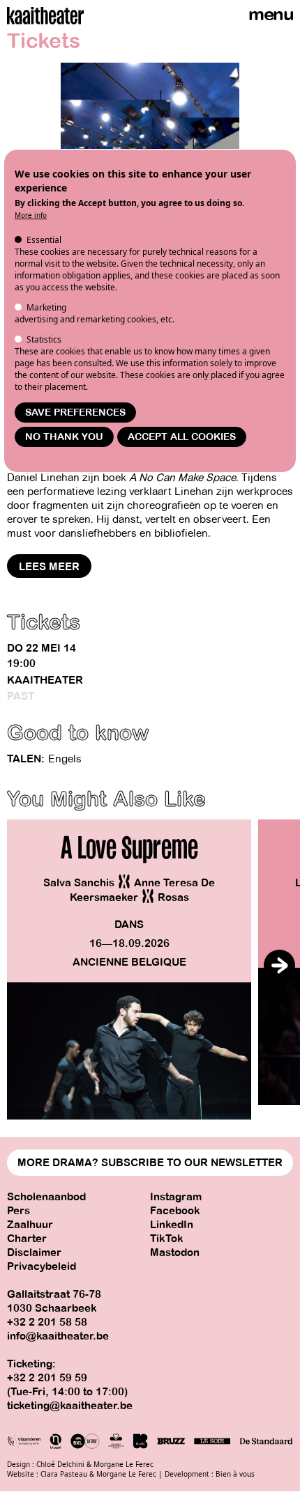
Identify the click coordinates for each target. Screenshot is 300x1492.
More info (31, 215)
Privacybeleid (41, 1266)
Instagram (176, 1197)
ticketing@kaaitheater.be (70, 1405)
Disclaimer (34, 1252)
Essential (44, 240)
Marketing (46, 307)
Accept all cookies (182, 437)
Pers (18, 1210)
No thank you (64, 437)
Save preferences (75, 412)
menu (270, 14)
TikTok (166, 1238)
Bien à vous (235, 1474)
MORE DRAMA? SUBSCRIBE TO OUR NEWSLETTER (150, 1162)
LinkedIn (171, 1224)
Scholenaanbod (46, 1197)
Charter (27, 1238)
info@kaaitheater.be (58, 1336)
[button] (279, 965)
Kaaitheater (45, 680)
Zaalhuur (30, 1224)
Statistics (44, 339)
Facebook (175, 1210)
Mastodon (175, 1252)
